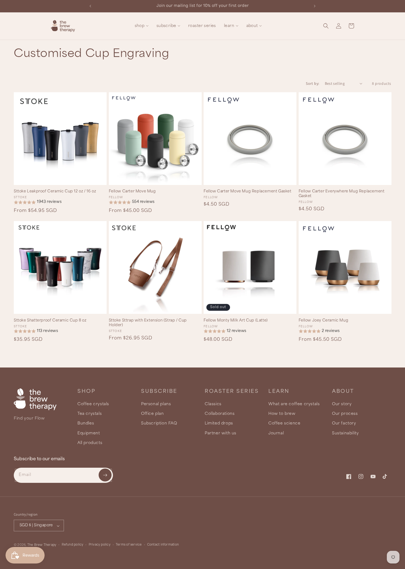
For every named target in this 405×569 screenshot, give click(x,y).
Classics (213, 404)
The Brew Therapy (41, 545)
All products (89, 443)
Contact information (163, 545)
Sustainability (345, 433)
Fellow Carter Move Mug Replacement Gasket (247, 191)
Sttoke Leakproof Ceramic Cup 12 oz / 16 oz (55, 191)
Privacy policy (99, 545)
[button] (141, 26)
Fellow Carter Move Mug (132, 191)
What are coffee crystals (294, 404)
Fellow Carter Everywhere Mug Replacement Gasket (342, 194)
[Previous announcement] (90, 6)
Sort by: (312, 83)
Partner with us (220, 433)
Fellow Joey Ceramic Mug (324, 320)
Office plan (152, 414)
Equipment (88, 433)
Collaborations (219, 414)
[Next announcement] (315, 6)
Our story (342, 404)
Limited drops (219, 424)
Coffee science (284, 424)
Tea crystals (89, 414)
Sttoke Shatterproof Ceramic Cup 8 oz (50, 320)
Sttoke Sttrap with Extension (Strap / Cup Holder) (148, 323)
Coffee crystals (93, 404)
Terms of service (129, 545)
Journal (276, 433)
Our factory (344, 424)
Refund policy (72, 545)
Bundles (85, 424)
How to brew (282, 414)
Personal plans (156, 404)
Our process (345, 414)
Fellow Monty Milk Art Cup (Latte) (236, 320)
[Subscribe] (105, 475)
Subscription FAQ (159, 424)
